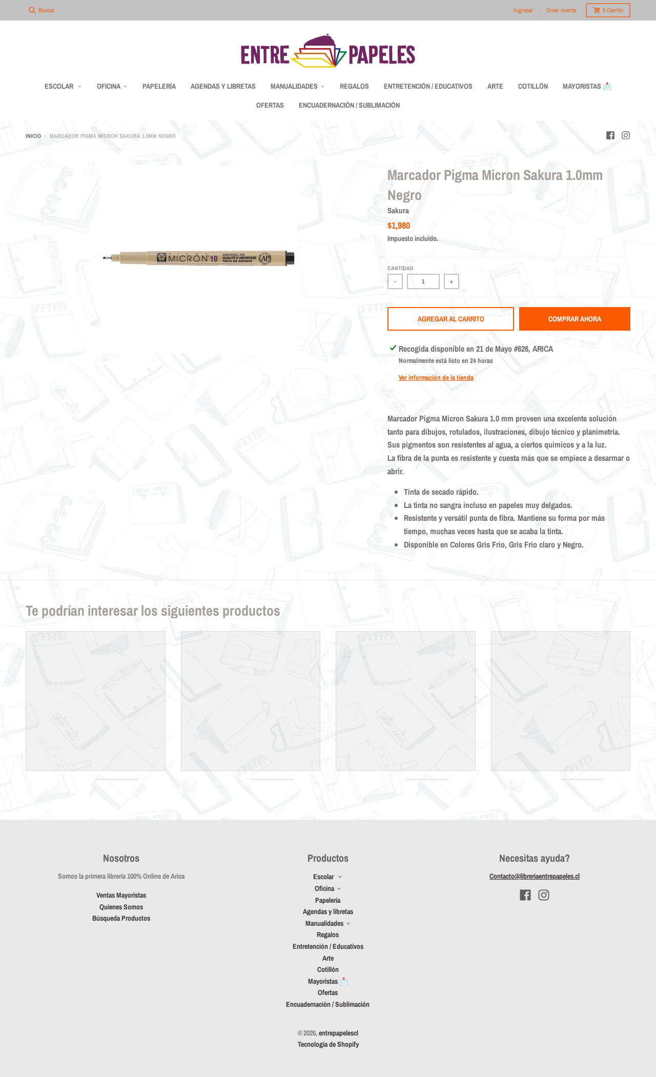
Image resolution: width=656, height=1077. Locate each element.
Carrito (613, 10)
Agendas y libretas (328, 911)
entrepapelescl (338, 1033)
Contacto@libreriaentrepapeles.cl (534, 876)
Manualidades (324, 923)
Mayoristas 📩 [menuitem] (587, 86)
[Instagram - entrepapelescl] (625, 135)
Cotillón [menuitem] (533, 86)
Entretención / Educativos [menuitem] (428, 86)
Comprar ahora (574, 318)
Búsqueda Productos (121, 918)
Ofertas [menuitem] (270, 105)
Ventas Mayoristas (121, 895)
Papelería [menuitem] (159, 86)
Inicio (33, 135)
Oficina (324, 888)
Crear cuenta (561, 10)
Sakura (398, 210)
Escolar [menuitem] (60, 86)
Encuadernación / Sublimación (328, 1004)
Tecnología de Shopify (328, 1044)
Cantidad (400, 268)
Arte (328, 958)
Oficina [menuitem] (108, 86)
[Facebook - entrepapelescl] (610, 135)
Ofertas (328, 992)
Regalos (328, 934)
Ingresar (523, 10)
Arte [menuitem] (495, 86)
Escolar (324, 876)
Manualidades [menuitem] (294, 86)
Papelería (327, 900)
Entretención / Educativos (328, 946)
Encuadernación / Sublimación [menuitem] (349, 105)
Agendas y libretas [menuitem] (223, 86)
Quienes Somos (121, 906)
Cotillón (328, 969)
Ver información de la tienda (436, 377)
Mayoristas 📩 (328, 981)
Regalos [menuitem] (354, 86)
